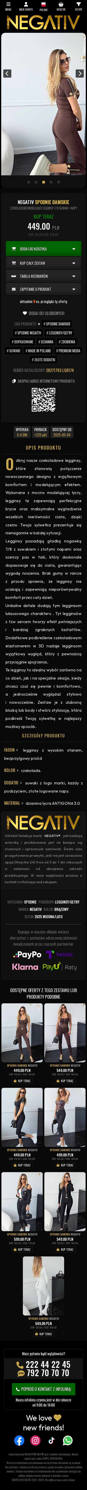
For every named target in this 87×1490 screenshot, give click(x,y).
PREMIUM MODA (69, 350)
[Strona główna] (43, 28)
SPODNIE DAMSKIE (58, 323)
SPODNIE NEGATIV (29, 332)
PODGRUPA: (59, 902)
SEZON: (43, 916)
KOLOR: (56, 909)
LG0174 (68, 370)
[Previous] (7, 73)
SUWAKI (14, 350)
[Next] (80, 73)
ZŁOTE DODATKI (44, 359)
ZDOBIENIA (68, 341)
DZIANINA (47, 341)
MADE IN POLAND (39, 350)
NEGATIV (32, 1065)
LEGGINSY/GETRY (60, 332)
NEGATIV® (53, 836)
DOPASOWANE (23, 341)
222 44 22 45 (48, 1364)
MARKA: (30, 909)
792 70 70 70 (48, 1372)
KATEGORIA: (22, 902)
